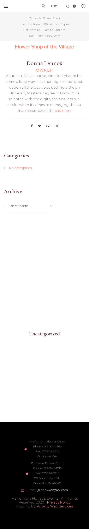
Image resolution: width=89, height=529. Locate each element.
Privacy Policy (58, 502)
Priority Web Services (55, 506)
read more (62, 111)
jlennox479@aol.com (53, 490)
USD (54, 6)
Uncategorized (44, 333)
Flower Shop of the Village (44, 47)
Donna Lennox (44, 63)
